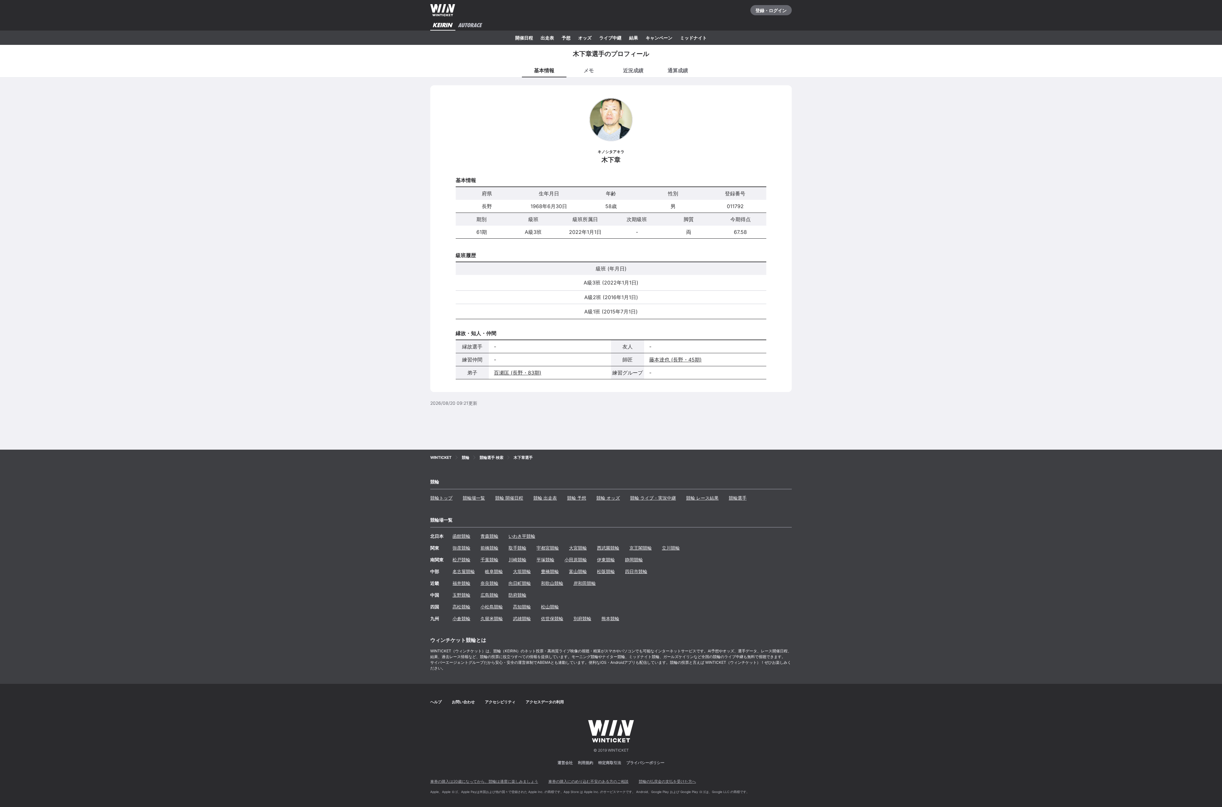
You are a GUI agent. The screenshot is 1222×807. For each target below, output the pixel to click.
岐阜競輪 (494, 571)
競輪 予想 (576, 498)
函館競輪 (461, 536)
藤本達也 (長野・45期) (675, 359)
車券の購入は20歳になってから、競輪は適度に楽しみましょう (484, 781)
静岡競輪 (634, 559)
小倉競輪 (461, 618)
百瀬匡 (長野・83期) (517, 372)
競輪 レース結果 (702, 498)
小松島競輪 (492, 606)
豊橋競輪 (550, 571)
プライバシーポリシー (645, 762)
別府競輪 (582, 618)
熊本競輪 (610, 618)
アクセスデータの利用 (545, 701)
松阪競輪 (606, 571)
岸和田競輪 (584, 583)
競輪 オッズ (608, 498)
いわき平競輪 (522, 536)
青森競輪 (489, 536)
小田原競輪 (576, 559)
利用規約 (585, 762)
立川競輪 (671, 548)
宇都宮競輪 (548, 548)
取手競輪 (517, 548)
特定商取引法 (609, 762)
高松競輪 (461, 606)
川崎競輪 (517, 559)
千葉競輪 (489, 559)
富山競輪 (578, 571)
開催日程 (524, 37)
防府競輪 (517, 595)
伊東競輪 (606, 559)
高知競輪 (522, 606)
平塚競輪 (545, 559)
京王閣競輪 (640, 548)
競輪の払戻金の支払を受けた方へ (667, 781)
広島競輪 (489, 595)
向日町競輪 (520, 583)
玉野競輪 (461, 595)
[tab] (588, 70)
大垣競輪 (522, 571)
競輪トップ (441, 498)
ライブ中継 (610, 37)
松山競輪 (550, 606)
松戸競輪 (461, 559)
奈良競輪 (489, 583)
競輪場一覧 (474, 498)
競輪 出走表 (545, 498)
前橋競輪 (489, 548)
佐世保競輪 (552, 618)
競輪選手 (738, 498)
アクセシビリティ (500, 701)
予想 (566, 37)
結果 (633, 37)
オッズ (585, 37)
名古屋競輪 (464, 571)
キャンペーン (659, 37)
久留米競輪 (492, 618)
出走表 (547, 37)
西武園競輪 (608, 548)
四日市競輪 (636, 571)
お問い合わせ (463, 701)
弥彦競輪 (461, 548)
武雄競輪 (522, 618)
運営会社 (565, 762)
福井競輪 (461, 583)
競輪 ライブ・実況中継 (653, 498)
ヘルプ (436, 701)
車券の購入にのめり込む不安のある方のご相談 (588, 781)
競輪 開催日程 (509, 498)
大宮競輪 (578, 548)
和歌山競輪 (552, 583)
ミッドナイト (693, 37)
